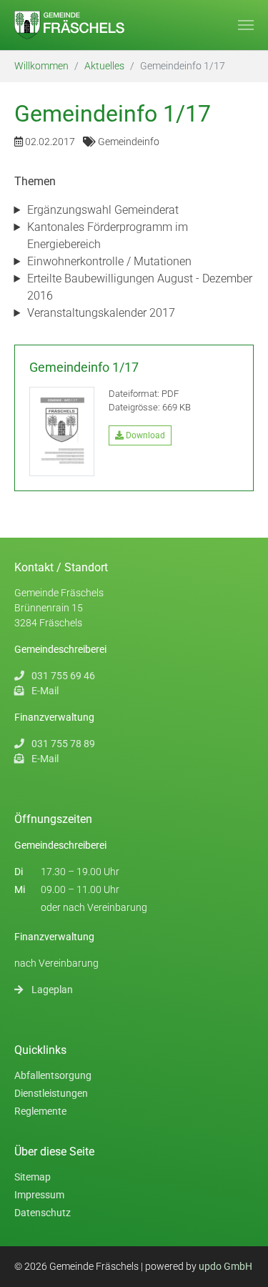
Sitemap (32, 1177)
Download (144, 435)
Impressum (39, 1194)
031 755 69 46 (63, 675)
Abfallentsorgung (52, 1075)
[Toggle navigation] (246, 25)
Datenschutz (42, 1212)
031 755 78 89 (63, 743)
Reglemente (40, 1111)
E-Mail (45, 690)
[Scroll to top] (246, 1265)
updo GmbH (225, 1266)
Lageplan (52, 989)
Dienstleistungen (51, 1093)
